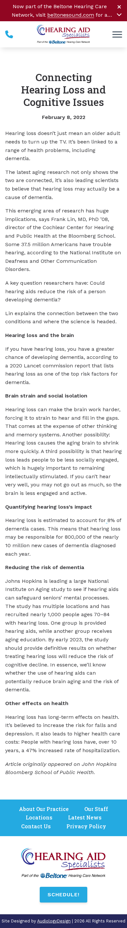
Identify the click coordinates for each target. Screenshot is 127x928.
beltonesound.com (70, 15)
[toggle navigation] (117, 34)
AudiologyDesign (54, 921)
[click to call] (9, 34)
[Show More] (119, 14)
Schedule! (63, 894)
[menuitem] (44, 809)
